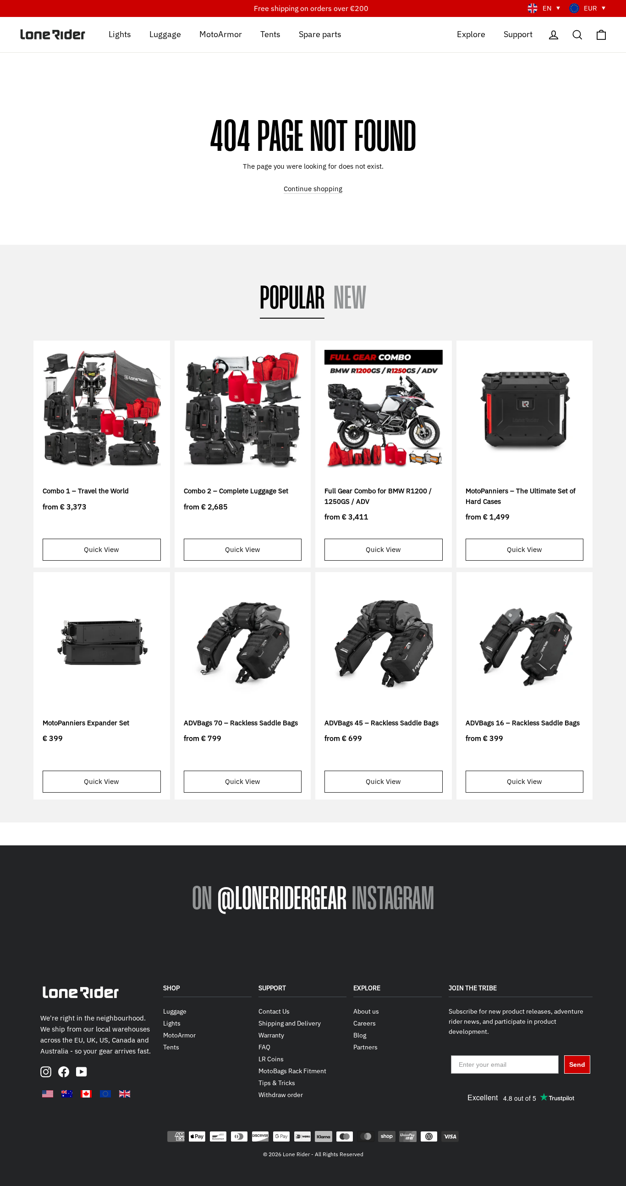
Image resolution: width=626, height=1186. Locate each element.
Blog (359, 1035)
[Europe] (105, 1093)
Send (577, 1064)
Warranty (271, 1035)
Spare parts (320, 33)
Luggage (165, 33)
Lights (120, 33)
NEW (350, 299)
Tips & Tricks (276, 1083)
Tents (270, 33)
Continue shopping (313, 188)
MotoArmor (220, 33)
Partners (365, 1047)
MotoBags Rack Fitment (292, 1071)
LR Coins (271, 1059)
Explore (471, 33)
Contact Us (274, 1011)
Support (518, 33)
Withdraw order (280, 1095)
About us (366, 1011)
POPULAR (292, 299)
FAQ (264, 1047)
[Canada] (86, 1093)
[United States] (47, 1093)
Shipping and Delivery (289, 1023)
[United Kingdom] (124, 1093)
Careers (364, 1023)
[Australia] (67, 1093)
